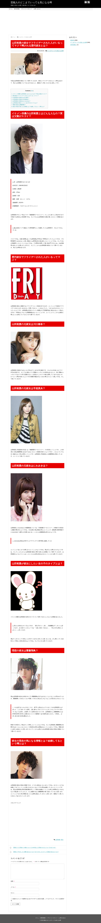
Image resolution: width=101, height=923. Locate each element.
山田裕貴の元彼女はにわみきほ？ (21, 101)
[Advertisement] (50, 22)
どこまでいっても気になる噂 (55, 51)
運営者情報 (16, 9)
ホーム (10, 9)
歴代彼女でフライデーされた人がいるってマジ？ (25, 95)
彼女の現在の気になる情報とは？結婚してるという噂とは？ (28, 106)
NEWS (72, 40)
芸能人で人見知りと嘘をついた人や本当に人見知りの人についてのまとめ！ (34, 847)
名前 (13, 881)
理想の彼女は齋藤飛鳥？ (19, 104)
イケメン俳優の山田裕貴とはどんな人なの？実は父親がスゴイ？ (29, 94)
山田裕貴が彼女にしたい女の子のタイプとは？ (25, 103)
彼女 (62, 839)
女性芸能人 (73, 44)
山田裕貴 (57, 839)
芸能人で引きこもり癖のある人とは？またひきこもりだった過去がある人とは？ (36, 851)
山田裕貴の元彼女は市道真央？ (20, 99)
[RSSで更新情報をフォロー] (88, 2)
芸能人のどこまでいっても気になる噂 (31, 2)
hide (32, 90)
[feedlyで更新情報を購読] (85, 2)
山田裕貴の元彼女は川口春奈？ (20, 97)
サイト (12, 893)
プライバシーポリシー (26, 9)
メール (13, 887)
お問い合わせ (37, 9)
